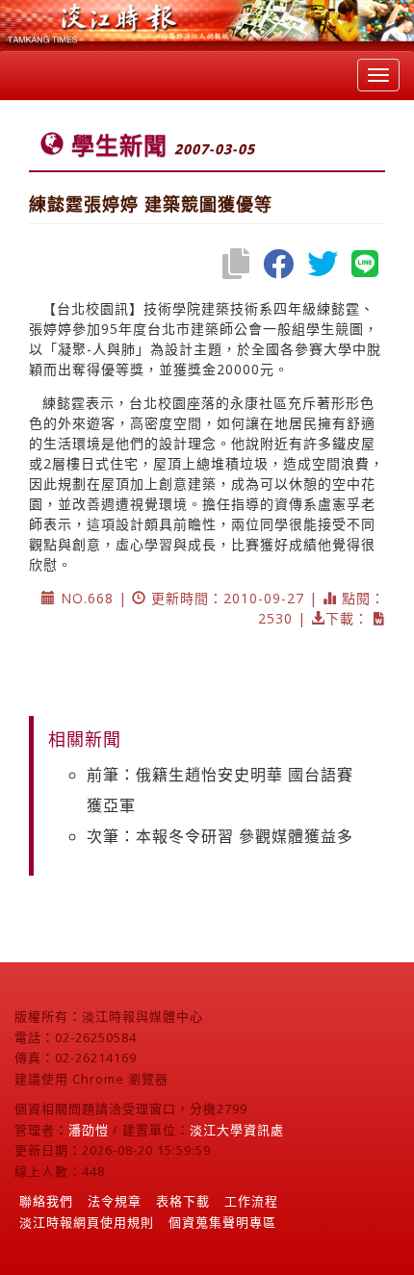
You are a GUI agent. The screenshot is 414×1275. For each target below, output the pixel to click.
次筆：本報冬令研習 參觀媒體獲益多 (220, 836)
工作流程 (251, 1201)
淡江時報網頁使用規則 (86, 1222)
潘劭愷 (88, 1129)
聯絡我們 (46, 1201)
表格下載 (183, 1201)
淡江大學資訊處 (237, 1129)
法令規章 (115, 1201)
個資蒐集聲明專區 (222, 1222)
